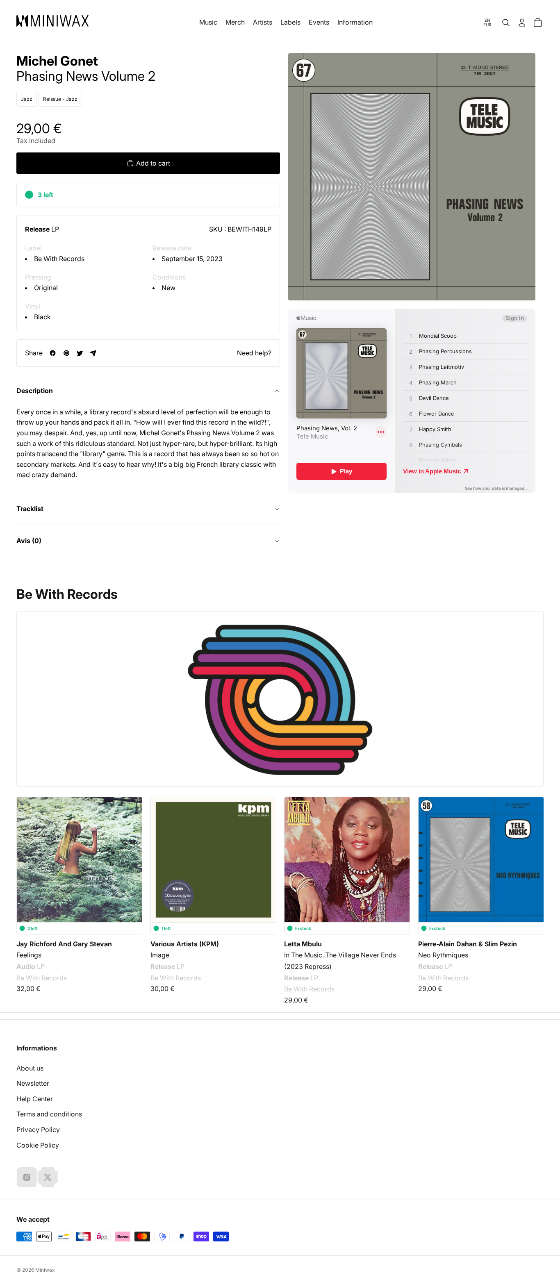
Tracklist (29, 509)
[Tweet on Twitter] (79, 353)
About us (29, 1068)
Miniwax (45, 1270)
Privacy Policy (38, 1129)
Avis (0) (28, 540)
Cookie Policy (37, 1145)
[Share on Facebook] (52, 353)
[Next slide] (532, 856)
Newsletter (32, 1083)
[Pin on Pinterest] (66, 353)
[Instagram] (26, 1177)
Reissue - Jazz (60, 99)
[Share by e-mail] (93, 353)
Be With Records (59, 259)
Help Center (34, 1099)
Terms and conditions (49, 1114)
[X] (47, 1177)
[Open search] (506, 22)
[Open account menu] (522, 22)
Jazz (26, 99)
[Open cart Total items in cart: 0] (538, 22)
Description (34, 390)
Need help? (254, 353)
